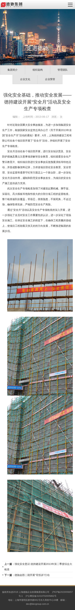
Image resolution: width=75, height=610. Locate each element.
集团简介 (12, 69)
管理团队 (63, 69)
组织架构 (38, 69)
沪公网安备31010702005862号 (40, 596)
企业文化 (25, 79)
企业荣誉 (50, 79)
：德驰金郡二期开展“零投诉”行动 (27, 575)
